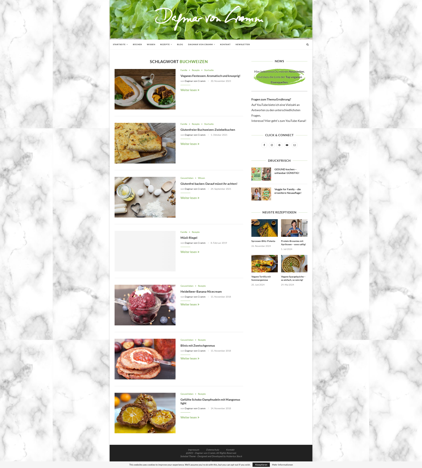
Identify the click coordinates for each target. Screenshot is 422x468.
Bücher (137, 44)
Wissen (151, 44)
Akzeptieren (261, 464)
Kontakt (225, 44)
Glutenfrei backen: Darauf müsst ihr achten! (209, 183)
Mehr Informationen (282, 465)
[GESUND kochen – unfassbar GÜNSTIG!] (261, 174)
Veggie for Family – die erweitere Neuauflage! (287, 191)
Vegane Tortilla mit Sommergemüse (261, 278)
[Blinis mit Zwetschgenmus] (145, 359)
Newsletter (243, 44)
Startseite (119, 44)
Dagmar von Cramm (200, 44)
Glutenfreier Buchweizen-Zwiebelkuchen (208, 129)
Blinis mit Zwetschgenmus (198, 345)
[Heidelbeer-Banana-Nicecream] (145, 305)
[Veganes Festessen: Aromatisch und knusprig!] (145, 89)
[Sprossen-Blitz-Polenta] (264, 228)
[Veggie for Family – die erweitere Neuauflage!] (261, 194)
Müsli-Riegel (189, 237)
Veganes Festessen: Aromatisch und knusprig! (210, 76)
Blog (180, 44)
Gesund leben (187, 178)
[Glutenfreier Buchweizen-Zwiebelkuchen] (145, 143)
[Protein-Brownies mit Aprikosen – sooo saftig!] (294, 228)
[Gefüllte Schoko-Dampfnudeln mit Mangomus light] (145, 413)
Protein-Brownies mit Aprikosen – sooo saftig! (293, 243)
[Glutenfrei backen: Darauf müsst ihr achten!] (145, 197)
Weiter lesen (189, 90)
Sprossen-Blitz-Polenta (263, 241)
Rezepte (165, 44)
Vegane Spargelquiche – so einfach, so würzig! (293, 278)
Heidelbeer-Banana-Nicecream (201, 291)
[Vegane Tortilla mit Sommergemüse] (264, 264)
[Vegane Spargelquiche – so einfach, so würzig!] (294, 264)
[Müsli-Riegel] (145, 251)
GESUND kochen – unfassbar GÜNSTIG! (286, 171)
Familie (184, 70)
